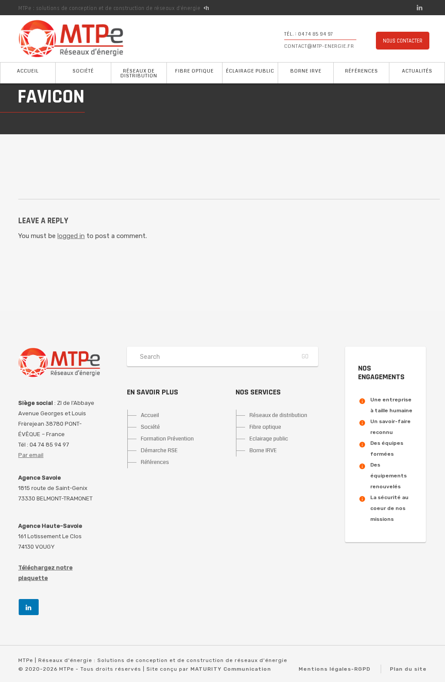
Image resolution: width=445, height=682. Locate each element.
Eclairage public (268, 439)
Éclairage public (250, 71)
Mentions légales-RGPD (334, 669)
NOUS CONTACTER (402, 40)
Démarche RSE (159, 450)
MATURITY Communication (230, 669)
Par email (30, 455)
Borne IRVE (306, 71)
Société (83, 71)
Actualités (417, 71)
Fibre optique (194, 71)
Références (361, 71)
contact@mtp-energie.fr (319, 46)
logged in (71, 236)
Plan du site (408, 669)
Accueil (28, 71)
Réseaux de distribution (138, 73)
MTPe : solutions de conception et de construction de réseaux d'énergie (109, 8)
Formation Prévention (167, 439)
